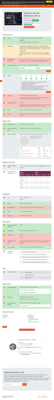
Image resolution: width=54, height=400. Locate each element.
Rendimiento (31, 316)
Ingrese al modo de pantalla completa (27, 329)
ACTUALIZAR (35, 20)
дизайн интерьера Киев (25, 150)
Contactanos (37, 4)
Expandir (48, 71)
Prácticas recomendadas (33, 319)
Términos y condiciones (42, 397)
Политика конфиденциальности (26, 153)
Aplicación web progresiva (34, 321)
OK (49, 1)
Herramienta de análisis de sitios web (11, 5)
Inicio (22, 4)
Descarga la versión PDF (29, 27)
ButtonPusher (11, 397)
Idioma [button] (49, 5)
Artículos (32, 4)
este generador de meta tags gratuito (28, 61)
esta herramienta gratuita (34, 54)
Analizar (4, 326)
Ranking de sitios (26, 5)
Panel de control (42, 5)
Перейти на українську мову (25, 155)
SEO (29, 320)
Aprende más (22, 3)
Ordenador (6, 316)
